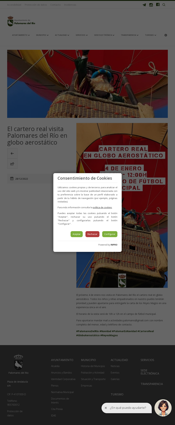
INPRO (114, 244)
